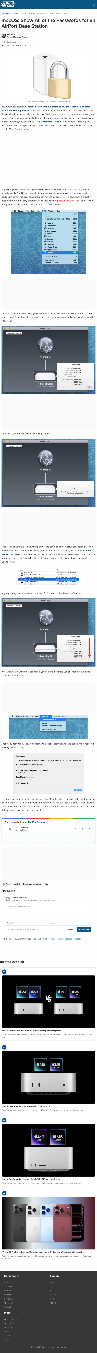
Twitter (6, 1282)
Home (7, 13)
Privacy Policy (9, 1306)
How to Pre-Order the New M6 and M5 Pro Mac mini (26, 1106)
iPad (52, 1298)
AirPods (53, 1302)
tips (46, 884)
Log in (53, 900)
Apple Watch (9, 1323)
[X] (75, 829)
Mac (51, 1290)
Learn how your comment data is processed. (61, 938)
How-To (53, 1286)
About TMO (9, 1302)
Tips (16, 13)
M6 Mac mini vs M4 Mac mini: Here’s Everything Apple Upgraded (31, 1030)
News (52, 1282)
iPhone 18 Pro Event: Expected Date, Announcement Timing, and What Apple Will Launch (42, 1252)
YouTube (7, 1290)
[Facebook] (89, 829)
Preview (70, 929)
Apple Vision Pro (11, 1319)
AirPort (6, 884)
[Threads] (82, 829)
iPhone (53, 1294)
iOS (5, 1331)
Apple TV (8, 1327)
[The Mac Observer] (8, 4)
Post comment (84, 929)
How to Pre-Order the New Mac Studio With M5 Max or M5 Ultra (31, 1179)
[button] (88, 4)
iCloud (6, 1339)
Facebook (8, 1286)
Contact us (8, 1298)
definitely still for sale (50, 121)
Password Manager (32, 884)
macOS (16, 884)
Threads (7, 1294)
